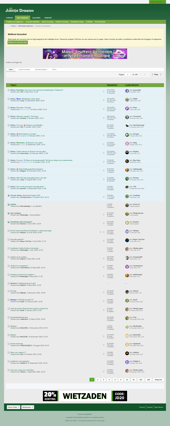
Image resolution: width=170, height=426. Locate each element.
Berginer (14, 326)
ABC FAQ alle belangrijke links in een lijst (31, 178)
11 (127, 380)
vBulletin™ (89, 414)
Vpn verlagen (16, 213)
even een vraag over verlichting (22, 370)
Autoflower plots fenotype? (21, 222)
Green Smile (12, 407)
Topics (11, 69)
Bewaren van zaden (35, 143)
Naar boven (159, 407)
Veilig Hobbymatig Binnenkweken (31, 169)
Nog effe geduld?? (17, 239)
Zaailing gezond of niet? (27, 283)
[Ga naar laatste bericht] (141, 92)
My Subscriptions (41, 69)
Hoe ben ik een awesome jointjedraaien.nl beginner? (44, 90)
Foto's (54, 69)
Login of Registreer (156, 2)
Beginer (13, 335)
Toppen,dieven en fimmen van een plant (31, 151)
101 (140, 380)
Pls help (13, 291)
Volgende (158, 380)
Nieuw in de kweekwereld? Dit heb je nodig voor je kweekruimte (49, 160)
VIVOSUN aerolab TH (25, 300)
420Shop (48, 18)
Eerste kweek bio (17, 344)
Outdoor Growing (62, 22)
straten (13, 204)
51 (134, 380)
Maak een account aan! (17, 42)
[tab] (11, 70)
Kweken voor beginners (14, 22)
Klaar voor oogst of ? (18, 352)
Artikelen (89, 22)
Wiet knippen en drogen (27, 134)
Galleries (36, 18)
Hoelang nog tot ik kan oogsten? (22, 274)
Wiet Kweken (22, 18)
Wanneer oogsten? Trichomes (27, 116)
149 (148, 380)
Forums (9, 18)
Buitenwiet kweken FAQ (31, 195)
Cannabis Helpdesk (32, 22)
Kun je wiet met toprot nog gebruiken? (30, 187)
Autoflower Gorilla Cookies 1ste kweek (25, 248)
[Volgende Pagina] (144, 74)
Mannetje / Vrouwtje (23, 107)
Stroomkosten (100, 22)
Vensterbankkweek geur (19, 317)
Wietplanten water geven (31, 99)
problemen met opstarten (20, 361)
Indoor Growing (47, 22)
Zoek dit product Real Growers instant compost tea (29, 308)
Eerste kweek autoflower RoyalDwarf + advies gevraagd (31, 231)
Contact (150, 407)
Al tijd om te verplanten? (19, 266)
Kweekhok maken (77, 22)
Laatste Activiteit (24, 69)
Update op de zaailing (18, 257)
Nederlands (26, 407)
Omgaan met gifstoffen (34, 125)
